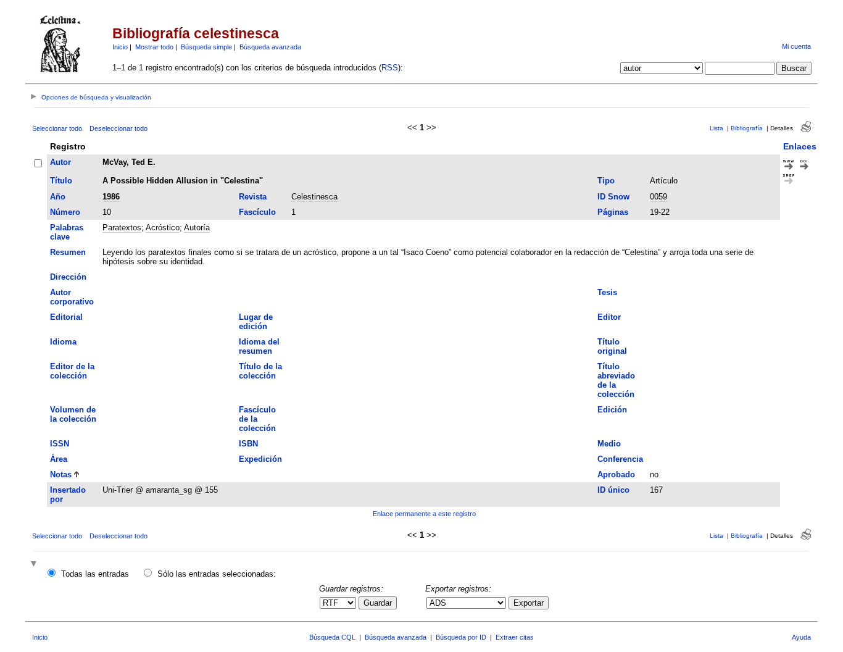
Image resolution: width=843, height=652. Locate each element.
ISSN (59, 443)
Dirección (68, 277)
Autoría (197, 227)
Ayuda (801, 637)
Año (57, 196)
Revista (253, 196)
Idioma (63, 341)
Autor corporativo (72, 297)
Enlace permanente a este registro (424, 513)
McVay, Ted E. (129, 162)
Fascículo (257, 212)
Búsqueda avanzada (270, 47)
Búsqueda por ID (461, 637)
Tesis (607, 292)
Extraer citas (515, 637)
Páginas (612, 212)
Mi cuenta (796, 46)
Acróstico (163, 227)
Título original (612, 346)
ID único (613, 490)
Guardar (377, 603)
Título (61, 180)
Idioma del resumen (259, 346)
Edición (612, 409)
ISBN (248, 443)
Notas (61, 474)
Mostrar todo (154, 47)
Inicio (120, 47)
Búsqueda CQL (332, 637)
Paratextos (121, 227)
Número (65, 212)
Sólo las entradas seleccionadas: (216, 574)
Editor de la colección (72, 371)
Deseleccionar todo (118, 128)
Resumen (68, 252)
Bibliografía (747, 128)
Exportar (528, 603)
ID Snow (613, 196)
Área (58, 459)
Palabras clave (66, 232)
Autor (60, 162)
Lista (716, 128)
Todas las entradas (95, 574)
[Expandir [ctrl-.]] (35, 564)
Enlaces (799, 146)
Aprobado (616, 474)
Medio (609, 443)
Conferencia (620, 459)
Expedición (260, 459)
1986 (111, 196)
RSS (389, 67)
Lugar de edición (256, 321)
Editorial (66, 317)
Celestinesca (314, 196)
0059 (658, 196)
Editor (609, 317)
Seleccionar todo (57, 128)
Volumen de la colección (73, 414)
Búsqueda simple (206, 47)
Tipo (606, 180)
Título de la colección (260, 371)
